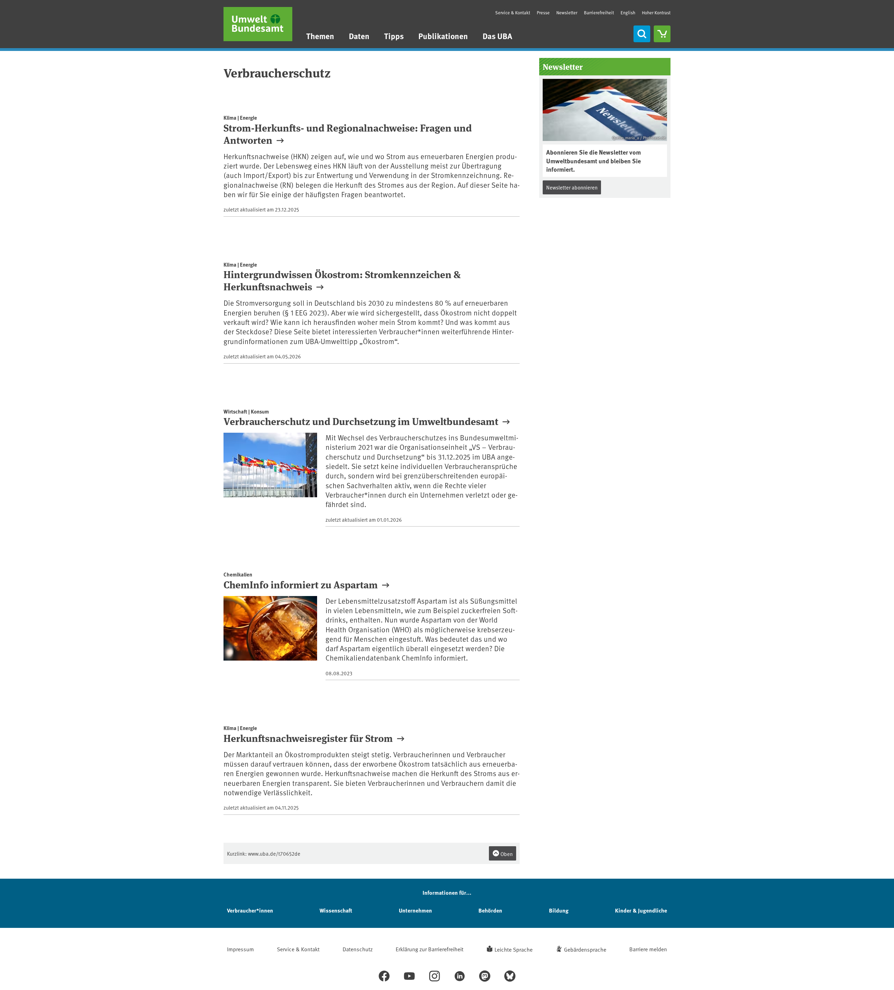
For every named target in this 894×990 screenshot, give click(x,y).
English (628, 12)
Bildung (559, 910)
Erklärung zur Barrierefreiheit (429, 949)
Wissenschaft (336, 910)
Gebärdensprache (585, 949)
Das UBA (497, 36)
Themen (320, 36)
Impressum (240, 949)
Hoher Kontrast (656, 13)
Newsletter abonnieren (572, 187)
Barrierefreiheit (599, 12)
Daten (359, 36)
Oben (506, 853)
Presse (543, 12)
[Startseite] (258, 24)
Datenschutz (358, 949)
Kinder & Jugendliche (641, 910)
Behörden (490, 910)
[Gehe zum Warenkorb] (662, 33)
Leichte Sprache (513, 949)
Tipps (394, 36)
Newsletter (566, 12)
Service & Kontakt (512, 12)
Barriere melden (648, 949)
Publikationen (443, 36)
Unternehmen (415, 910)
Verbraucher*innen (250, 910)
